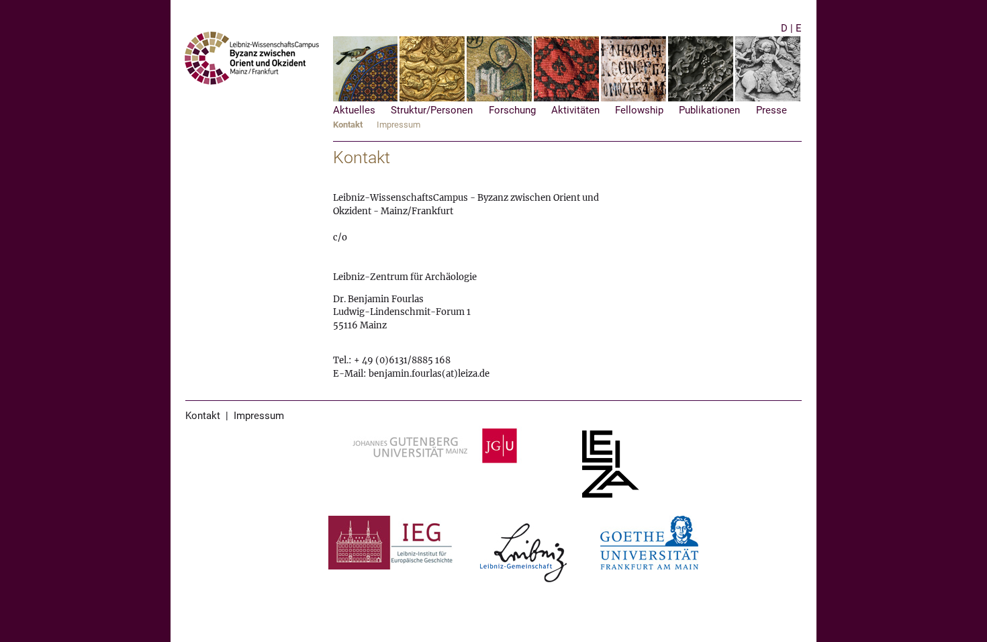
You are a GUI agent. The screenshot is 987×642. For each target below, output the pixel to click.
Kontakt (348, 125)
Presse (771, 110)
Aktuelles (354, 110)
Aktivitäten (575, 110)
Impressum (398, 125)
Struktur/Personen (432, 110)
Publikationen (709, 110)
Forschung (512, 110)
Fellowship (639, 110)
